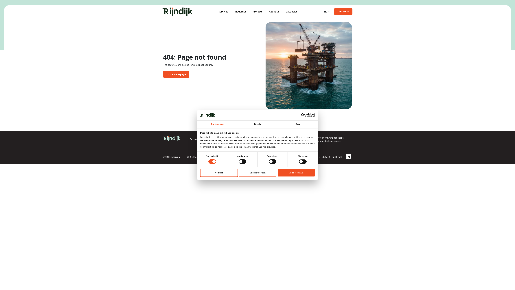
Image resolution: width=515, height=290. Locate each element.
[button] (343, 11)
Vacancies (291, 11)
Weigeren (219, 173)
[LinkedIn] (348, 158)
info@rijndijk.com (171, 156)
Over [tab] (297, 124)
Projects (257, 11)
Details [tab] (257, 124)
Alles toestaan (296, 173)
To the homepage (176, 74)
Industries (240, 11)
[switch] (242, 162)
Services (223, 11)
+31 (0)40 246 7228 (194, 156)
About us (274, 11)
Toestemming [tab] (217, 124)
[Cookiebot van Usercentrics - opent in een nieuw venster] (303, 115)
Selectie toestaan (258, 173)
